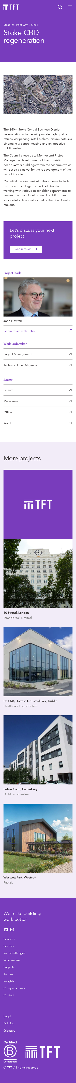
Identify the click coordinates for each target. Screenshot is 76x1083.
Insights (9, 981)
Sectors (9, 946)
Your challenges (14, 953)
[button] (70, 7)
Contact (9, 995)
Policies (9, 1023)
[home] (11, 7)
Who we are (12, 960)
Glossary (9, 1031)
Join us (8, 974)
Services (9, 939)
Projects (9, 967)
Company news (14, 988)
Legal (7, 1016)
